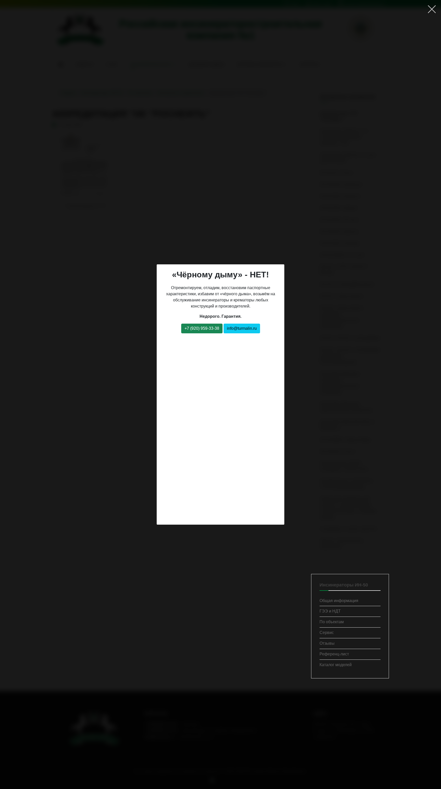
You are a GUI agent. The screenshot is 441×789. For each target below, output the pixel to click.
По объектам (332, 622)
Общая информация (339, 600)
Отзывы (327, 643)
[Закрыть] (432, 9)
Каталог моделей (336, 665)
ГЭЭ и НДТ (330, 611)
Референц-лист (334, 654)
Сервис (327, 632)
